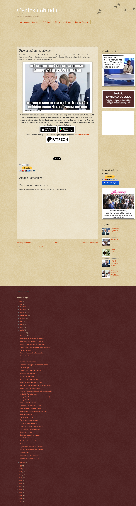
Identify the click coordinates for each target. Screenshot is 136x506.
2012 (20, 501)
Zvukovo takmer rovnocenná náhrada (31, 449)
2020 (20, 477)
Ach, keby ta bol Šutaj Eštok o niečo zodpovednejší (36, 391)
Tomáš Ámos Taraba (26, 417)
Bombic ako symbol (26, 432)
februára (23, 336)
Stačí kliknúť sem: (82, 135)
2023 (20, 469)
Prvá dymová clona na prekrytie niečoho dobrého (35, 347)
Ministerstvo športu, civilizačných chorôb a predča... (36, 385)
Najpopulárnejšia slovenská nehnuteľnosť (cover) (35, 397)
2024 (20, 466)
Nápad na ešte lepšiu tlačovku (29, 455)
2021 (20, 475)
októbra (22, 312)
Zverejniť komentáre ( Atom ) (37, 247)
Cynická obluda (37, 10)
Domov (57, 243)
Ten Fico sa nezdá (25, 350)
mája (22, 327)
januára (22, 462)
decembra (23, 306)
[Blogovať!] (23, 165)
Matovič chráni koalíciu (27, 376)
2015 (20, 492)
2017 (20, 486)
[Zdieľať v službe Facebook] (27, 165)
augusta (23, 318)
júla (21, 321)
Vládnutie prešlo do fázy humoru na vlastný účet (114, 264)
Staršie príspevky (90, 243)
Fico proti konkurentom (27, 356)
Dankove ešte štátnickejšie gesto (30, 388)
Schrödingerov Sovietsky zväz (115, 230)
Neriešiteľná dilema (26, 438)
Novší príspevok (24, 243)
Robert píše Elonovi (26, 414)
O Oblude (46, 22)
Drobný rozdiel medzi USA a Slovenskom (32, 344)
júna (21, 324)
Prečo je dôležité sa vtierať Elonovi (30, 409)
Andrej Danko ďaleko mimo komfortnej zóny (33, 411)
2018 (20, 483)
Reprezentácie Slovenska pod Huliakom (32, 338)
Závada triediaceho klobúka (28, 441)
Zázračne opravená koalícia (28, 423)
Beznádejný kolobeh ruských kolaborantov (115, 273)
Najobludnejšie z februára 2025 (29, 458)
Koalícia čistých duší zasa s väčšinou (31, 341)
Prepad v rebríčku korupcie (28, 403)
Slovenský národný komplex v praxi (31, 406)
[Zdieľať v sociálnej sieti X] (25, 165)
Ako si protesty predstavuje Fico (30, 429)
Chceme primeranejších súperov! (30, 435)
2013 (20, 498)
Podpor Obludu (81, 22)
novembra (23, 309)
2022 (20, 472)
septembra (23, 315)
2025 (20, 304)
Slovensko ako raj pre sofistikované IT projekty (34, 365)
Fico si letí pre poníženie (27, 373)
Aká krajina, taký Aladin (114, 240)
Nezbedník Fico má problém (28, 394)
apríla (22, 330)
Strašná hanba (113, 250)
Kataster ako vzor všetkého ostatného (31, 353)
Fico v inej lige (24, 368)
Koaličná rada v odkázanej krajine (30, 370)
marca (22, 333)
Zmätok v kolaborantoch (27, 444)
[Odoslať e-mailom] (20, 165)
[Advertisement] (55, 35)
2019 (20, 480)
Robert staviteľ (24, 452)
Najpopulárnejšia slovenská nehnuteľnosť (32, 400)
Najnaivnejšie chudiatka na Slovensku (31, 447)
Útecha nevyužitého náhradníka (29, 420)
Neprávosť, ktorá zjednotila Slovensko (31, 382)
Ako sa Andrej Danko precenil (29, 379)
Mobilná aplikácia (63, 22)
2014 (20, 495)
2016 (20, 489)
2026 (20, 301)
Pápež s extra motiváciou (28, 362)
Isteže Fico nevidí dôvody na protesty (31, 426)
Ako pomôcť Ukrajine (29, 22)
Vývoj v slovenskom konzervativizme (31, 359)
